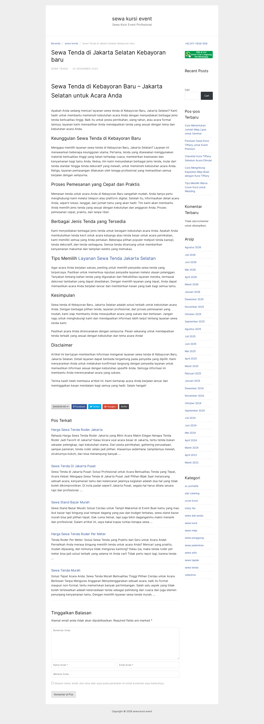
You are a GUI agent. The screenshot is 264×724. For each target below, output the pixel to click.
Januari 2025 (192, 380)
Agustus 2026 (193, 247)
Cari (187, 89)
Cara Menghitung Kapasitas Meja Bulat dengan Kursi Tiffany (197, 171)
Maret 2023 (191, 462)
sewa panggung (194, 537)
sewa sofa (191, 552)
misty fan (190, 508)
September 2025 (195, 321)
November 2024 (194, 395)
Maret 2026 (191, 284)
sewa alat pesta (194, 515)
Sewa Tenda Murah (65, 570)
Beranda (55, 43)
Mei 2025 (190, 351)
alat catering (192, 493)
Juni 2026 (190, 262)
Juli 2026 (190, 254)
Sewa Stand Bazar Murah (70, 502)
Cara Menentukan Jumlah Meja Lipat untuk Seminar (195, 129)
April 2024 (191, 440)
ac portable (191, 485)
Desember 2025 (194, 299)
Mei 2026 (190, 269)
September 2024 (195, 410)
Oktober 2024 (193, 403)
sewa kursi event (132, 19)
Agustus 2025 (193, 328)
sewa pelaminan (194, 545)
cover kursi (191, 500)
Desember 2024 (194, 388)
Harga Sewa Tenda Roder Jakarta (77, 430)
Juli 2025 (190, 336)
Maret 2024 (191, 447)
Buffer (124, 406)
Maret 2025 (191, 366)
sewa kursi (191, 523)
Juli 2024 (190, 417)
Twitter (95, 406)
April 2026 (191, 276)
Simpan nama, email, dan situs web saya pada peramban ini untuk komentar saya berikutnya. (109, 683)
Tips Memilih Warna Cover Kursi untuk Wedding (196, 187)
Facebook (80, 406)
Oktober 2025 (193, 314)
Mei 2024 (190, 432)
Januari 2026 (192, 291)
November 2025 (194, 306)
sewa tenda (71, 43)
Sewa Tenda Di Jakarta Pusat (73, 466)
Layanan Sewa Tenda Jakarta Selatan (117, 258)
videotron (190, 574)
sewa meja (191, 530)
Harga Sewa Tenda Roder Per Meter (78, 534)
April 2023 (191, 454)
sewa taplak (192, 560)
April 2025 (191, 358)
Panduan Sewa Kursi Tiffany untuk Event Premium (197, 144)
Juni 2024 (190, 425)
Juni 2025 (190, 343)
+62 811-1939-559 (196, 43)
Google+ (111, 406)
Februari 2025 (193, 373)
